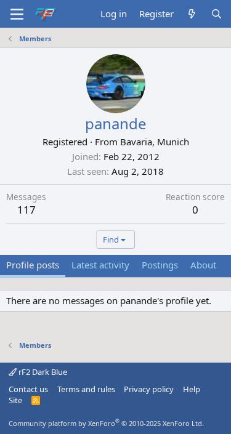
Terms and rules (86, 389)
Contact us (28, 389)
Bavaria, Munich (154, 141)
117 (26, 210)
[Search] (217, 13)
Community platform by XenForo (106, 423)
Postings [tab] (160, 265)
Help (191, 389)
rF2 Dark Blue (42, 371)
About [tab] (203, 265)
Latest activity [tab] (100, 265)
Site (15, 400)
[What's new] (192, 13)
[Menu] (16, 14)
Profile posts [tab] (32, 265)
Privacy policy (149, 389)
